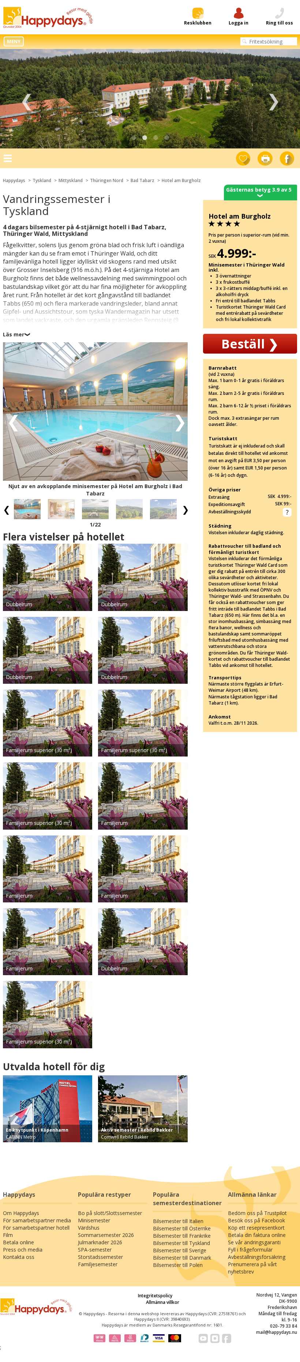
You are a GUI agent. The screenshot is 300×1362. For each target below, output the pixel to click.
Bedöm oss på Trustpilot (257, 1213)
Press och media (22, 1249)
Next (273, 99)
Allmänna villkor (162, 1302)
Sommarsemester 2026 (106, 1234)
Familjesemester (97, 1264)
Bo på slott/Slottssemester (110, 1213)
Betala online (18, 1242)
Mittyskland (71, 180)
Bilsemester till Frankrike (182, 1235)
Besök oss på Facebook (256, 1220)
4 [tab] (166, 138)
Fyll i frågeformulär (250, 1249)
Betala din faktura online (257, 1234)
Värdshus (89, 1227)
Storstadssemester (100, 1256)
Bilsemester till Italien (178, 1221)
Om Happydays (21, 1213)
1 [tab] (133, 138)
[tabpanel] (150, 99)
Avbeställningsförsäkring (256, 1256)
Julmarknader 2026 (100, 1242)
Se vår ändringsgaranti (254, 1242)
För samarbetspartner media (37, 1220)
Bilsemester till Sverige (179, 1250)
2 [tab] (144, 138)
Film (8, 1234)
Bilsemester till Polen (178, 1264)
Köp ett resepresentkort (256, 1227)
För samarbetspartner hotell (36, 1227)
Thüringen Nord (106, 180)
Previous (26, 99)
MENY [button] (13, 41)
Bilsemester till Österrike (182, 1228)
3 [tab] (155, 138)
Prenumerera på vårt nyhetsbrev (252, 1268)
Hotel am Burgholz (181, 180)
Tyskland (42, 180)
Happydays (14, 180)
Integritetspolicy (155, 1296)
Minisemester (94, 1220)
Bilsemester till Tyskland (181, 1243)
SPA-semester (95, 1249)
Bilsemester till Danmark (182, 1257)
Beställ (249, 343)
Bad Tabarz (142, 180)
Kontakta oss (18, 1256)
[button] (11, 420)
